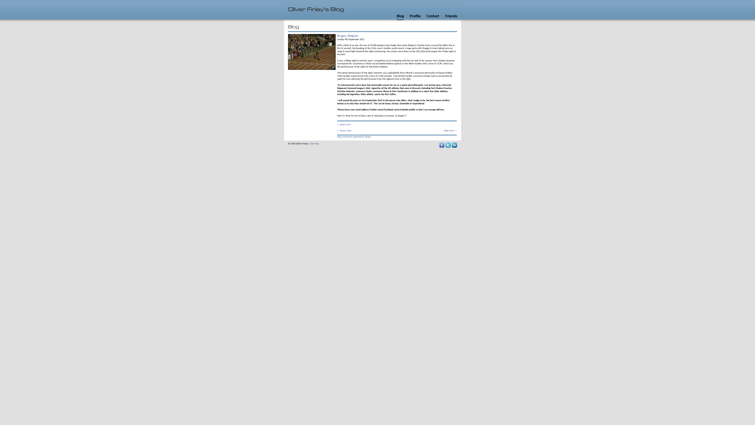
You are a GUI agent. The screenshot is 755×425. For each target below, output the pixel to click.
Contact (432, 16)
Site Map (314, 144)
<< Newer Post (344, 131)
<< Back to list (344, 125)
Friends (451, 16)
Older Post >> (450, 131)
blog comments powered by (354, 137)
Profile (415, 16)
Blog (400, 16)
